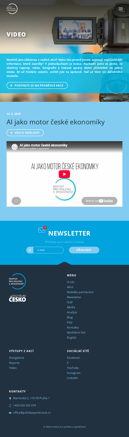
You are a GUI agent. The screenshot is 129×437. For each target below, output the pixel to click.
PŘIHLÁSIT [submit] (84, 250)
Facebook (73, 358)
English (72, 337)
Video (16, 34)
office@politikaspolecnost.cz (31, 412)
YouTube (73, 368)
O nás (71, 282)
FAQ (69, 322)
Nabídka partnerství (80, 292)
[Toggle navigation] (120, 9)
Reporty (14, 363)
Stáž (70, 302)
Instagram (74, 373)
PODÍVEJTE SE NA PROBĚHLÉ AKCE (39, 85)
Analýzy (72, 312)
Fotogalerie (16, 358)
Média (71, 307)
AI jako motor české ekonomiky (56, 121)
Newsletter (74, 297)
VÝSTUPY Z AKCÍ (21, 351)
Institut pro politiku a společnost (68, 426)
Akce (70, 287)
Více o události (27, 133)
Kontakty (73, 327)
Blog (70, 317)
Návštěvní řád (76, 332)
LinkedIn (72, 378)
